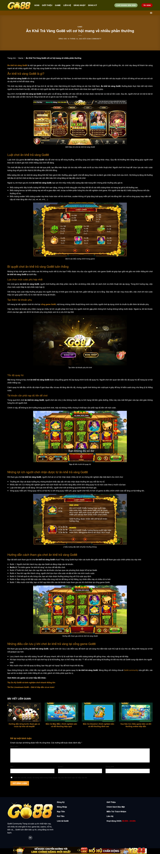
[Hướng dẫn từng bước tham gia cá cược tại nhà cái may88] (24, 712)
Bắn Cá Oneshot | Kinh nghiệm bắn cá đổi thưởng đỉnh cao (98, 725)
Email (61, 766)
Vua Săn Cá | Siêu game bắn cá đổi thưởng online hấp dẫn (135, 725)
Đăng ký (92, 5)
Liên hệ (67, 5)
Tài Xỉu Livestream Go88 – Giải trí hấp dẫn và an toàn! (30, 687)
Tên (12, 766)
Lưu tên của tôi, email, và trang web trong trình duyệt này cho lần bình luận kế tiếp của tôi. (50, 777)
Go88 (36, 5)
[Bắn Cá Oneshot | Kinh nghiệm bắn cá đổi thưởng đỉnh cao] (98, 712)
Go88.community (131, 670)
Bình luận (14, 746)
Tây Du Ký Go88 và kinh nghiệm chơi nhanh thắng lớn (31, 682)
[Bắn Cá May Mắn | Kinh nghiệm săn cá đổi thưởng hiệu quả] (61, 712)
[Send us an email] (151, 13)
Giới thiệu (47, 5)
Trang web (110, 766)
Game (58, 5)
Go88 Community (94, 39)
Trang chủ (11, 58)
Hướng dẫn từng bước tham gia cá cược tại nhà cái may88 (24, 725)
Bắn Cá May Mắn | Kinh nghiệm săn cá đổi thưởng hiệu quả (61, 725)
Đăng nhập (80, 5)
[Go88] (19, 5)
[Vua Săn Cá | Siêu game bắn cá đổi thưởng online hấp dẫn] (136, 712)
